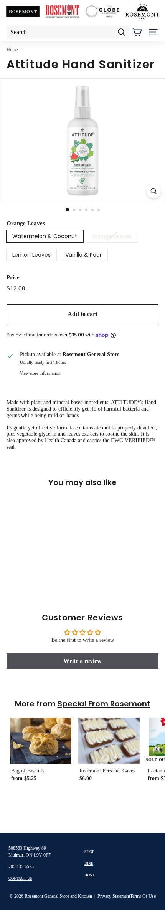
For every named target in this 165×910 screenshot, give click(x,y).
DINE (88, 863)
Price (13, 277)
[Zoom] (154, 191)
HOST (89, 875)
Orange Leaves (26, 223)
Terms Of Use (143, 896)
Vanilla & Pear (83, 255)
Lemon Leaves (31, 255)
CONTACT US (20, 878)
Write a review (82, 661)
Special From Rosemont (104, 703)
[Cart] (137, 32)
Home (12, 49)
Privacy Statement (113, 896)
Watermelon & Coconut (44, 236)
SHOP (89, 852)
